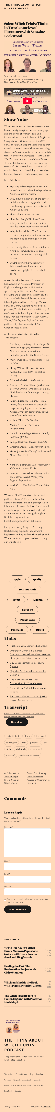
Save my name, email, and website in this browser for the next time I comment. (28, 900)
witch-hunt (35, 748)
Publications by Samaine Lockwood (28, 645)
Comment (8, 826)
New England (41, 79)
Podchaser (17, 629)
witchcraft (10, 755)
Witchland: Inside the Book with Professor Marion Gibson (22, 984)
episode (11, 79)
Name (7, 861)
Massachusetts (29, 79)
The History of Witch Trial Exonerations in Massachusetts (26, 681)
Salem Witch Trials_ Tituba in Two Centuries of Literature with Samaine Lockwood (24, 715)
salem (44, 742)
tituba (8, 748)
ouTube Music (27, 589)
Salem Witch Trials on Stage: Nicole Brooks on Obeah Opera (11, 778)
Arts (6, 79)
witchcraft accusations (29, 755)
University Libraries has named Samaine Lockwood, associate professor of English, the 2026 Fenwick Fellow (30, 654)
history (28, 736)
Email (7, 873)
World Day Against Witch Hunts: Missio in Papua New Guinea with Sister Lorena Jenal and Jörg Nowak (21, 952)
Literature (19, 79)
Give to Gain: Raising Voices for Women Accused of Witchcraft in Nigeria (38, 778)
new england (11, 742)
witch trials (20, 748)
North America (10, 82)
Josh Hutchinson (19, 76)
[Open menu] (49, 6)
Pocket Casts (27, 619)
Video (35, 82)
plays (24, 742)
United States (27, 82)
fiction (18, 736)
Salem (19, 82)
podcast (33, 742)
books (8, 736)
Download (17, 722)
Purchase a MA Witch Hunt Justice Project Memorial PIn (28, 698)
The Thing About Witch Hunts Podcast (22, 6)
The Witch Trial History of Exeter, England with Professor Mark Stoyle (23, 999)
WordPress (46, 1106)
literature (40, 736)
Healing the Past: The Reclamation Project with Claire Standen (20, 969)
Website (7, 886)
